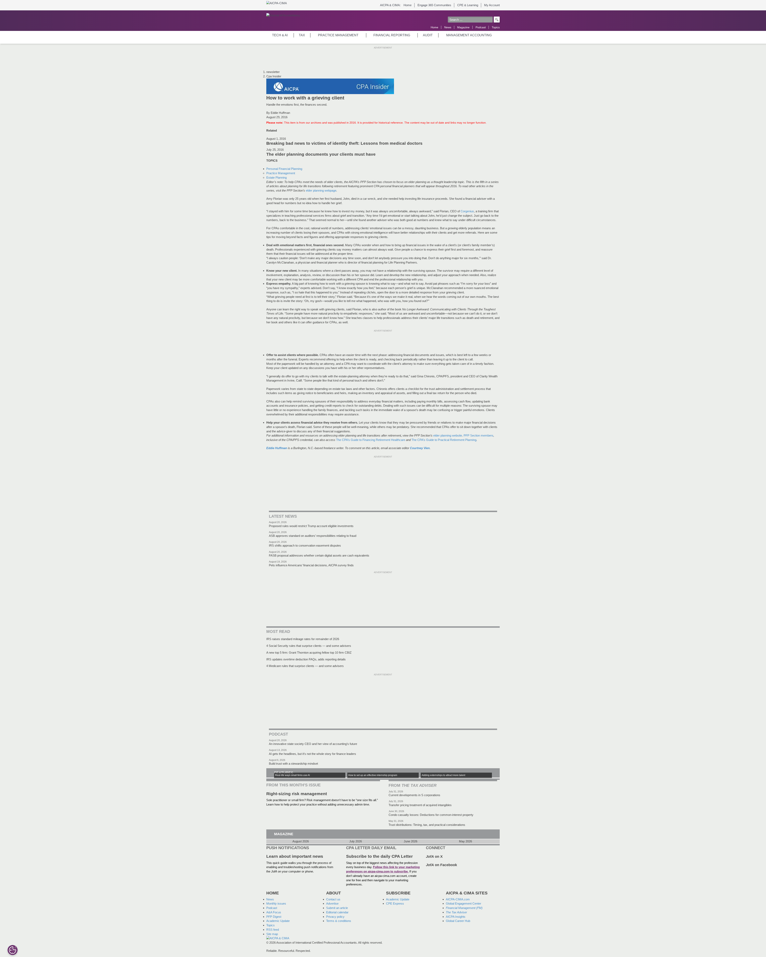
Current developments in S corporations (414, 795)
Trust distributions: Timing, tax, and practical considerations (427, 824)
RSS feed (272, 929)
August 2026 (300, 841)
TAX (302, 35)
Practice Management (280, 173)
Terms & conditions (338, 921)
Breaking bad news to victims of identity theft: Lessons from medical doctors (344, 143)
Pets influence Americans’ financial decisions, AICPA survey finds (311, 565)
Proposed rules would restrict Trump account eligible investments (311, 526)
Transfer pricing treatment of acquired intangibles (420, 805)
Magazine (463, 27)
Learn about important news (294, 856)
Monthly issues (276, 903)
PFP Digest (273, 916)
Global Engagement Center (463, 903)
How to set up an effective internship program (372, 775)
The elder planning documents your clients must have (321, 154)
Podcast (481, 27)
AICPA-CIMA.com (458, 899)
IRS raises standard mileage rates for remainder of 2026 (302, 639)
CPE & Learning (467, 5)
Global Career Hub (458, 921)
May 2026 (465, 841)
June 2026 (410, 841)
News (447, 27)
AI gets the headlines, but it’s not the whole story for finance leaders (312, 753)
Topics (496, 27)
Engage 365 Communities (434, 5)
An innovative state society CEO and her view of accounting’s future (313, 744)
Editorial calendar (337, 912)
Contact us (333, 899)
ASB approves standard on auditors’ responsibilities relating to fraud (312, 535)
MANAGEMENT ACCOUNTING (469, 35)
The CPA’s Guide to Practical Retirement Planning (444, 440)
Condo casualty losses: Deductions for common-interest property (431, 814)
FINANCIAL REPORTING (391, 35)
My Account (492, 5)
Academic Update (278, 921)
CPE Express (395, 903)
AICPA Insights (455, 916)
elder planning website (447, 435)
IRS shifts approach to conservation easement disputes (305, 545)
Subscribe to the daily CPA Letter (379, 856)
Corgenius (467, 211)
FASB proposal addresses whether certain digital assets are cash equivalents (319, 555)
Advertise (332, 903)
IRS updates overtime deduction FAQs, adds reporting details (306, 659)
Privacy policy (335, 916)
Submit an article (337, 908)
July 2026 (355, 841)
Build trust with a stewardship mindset (293, 763)
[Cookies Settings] (13, 950)
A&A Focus (273, 912)
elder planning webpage (321, 190)
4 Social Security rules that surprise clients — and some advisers (308, 645)
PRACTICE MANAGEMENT (338, 35)
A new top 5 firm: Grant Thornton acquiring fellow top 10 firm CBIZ (308, 652)
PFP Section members (478, 435)
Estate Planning (276, 177)
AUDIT (428, 35)
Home (408, 5)
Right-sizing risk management (296, 793)
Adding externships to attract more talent (443, 775)
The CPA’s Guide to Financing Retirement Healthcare (370, 440)
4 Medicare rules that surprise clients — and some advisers (305, 666)
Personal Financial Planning (284, 168)
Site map (272, 934)
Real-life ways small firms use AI (292, 775)
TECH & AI (280, 35)
